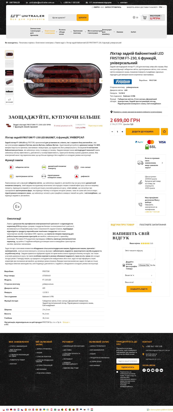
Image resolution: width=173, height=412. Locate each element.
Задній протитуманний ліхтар (142, 101)
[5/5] (149, 243)
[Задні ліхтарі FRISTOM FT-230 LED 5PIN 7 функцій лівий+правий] (8, 125)
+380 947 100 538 (71, 2)
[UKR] (44, 409)
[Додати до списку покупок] (164, 131)
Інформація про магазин (73, 346)
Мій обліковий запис (44, 343)
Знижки (120, 32)
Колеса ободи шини (62, 31)
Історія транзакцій (44, 365)
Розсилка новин (44, 373)
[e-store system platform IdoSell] (160, 409)
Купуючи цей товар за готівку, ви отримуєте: (153, 183)
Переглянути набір (95, 126)
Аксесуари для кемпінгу (107, 31)
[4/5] (147, 243)
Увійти (97, 7)
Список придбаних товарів (44, 360)
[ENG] (15, 409)
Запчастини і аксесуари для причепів (35, 31)
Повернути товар (17, 360)
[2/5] (143, 243)
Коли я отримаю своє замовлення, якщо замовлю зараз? (152, 163)
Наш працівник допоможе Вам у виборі (152, 204)
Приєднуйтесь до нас (126, 343)
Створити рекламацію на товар (19, 355)
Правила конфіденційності (70, 363)
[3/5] (145, 243)
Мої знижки (41, 369)
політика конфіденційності (126, 386)
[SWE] (55, 409)
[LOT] (77, 409)
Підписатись (127, 367)
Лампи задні (59, 42)
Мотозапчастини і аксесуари (95, 32)
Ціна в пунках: (150, 176)
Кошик (39, 352)
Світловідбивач (154, 103)
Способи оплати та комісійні (71, 354)
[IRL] (48, 409)
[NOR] (40, 409)
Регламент (68, 359)
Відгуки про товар (122, 224)
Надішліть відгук (139, 289)
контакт (123, 2)
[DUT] (18, 409)
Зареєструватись (113, 7)
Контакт (13, 364)
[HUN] (92, 409)
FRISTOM (153, 80)
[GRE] (88, 409)
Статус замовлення (18, 346)
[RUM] (37, 409)
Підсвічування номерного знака (132, 103)
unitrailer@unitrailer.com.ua (41, 2)
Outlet (133, 32)
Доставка (67, 350)
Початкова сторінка (26, 42)
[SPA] (26, 409)
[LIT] (73, 409)
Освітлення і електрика (50, 32)
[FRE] (7, 409)
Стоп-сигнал (139, 99)
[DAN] (33, 409)
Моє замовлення (19, 342)
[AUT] (51, 409)
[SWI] (66, 409)
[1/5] (142, 243)
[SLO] (59, 409)
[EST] (81, 409)
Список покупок (44, 356)
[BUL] (84, 409)
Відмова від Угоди (71, 368)
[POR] (70, 409)
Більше (66, 322)
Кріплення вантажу (77, 32)
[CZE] (22, 409)
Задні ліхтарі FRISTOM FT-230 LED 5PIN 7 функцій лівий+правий (32, 126)
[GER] (11, 409)
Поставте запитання (153, 224)
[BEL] (62, 409)
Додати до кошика (142, 131)
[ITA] (29, 409)
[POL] (4, 409)
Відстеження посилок (15, 350)
